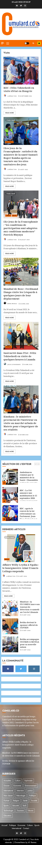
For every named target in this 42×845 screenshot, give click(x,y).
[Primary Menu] (7, 43)
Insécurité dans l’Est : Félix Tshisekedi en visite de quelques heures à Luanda (20, 356)
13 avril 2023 (28, 364)
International (8, 790)
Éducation (7, 815)
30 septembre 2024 (26, 96)
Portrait (6, 800)
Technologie (8, 810)
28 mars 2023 (24, 435)
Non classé (9, 142)
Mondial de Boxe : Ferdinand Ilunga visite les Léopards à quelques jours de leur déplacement (21, 293)
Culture (8, 215)
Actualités (7, 780)
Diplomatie (9, 82)
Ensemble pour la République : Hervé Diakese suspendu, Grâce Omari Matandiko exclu (29, 515)
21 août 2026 (22, 576)
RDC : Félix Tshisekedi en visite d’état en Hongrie (19, 89)
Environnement (30, 785)
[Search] (33, 43)
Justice (7, 559)
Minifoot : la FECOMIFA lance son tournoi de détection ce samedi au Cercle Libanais (30, 606)
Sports (14, 215)
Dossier (7, 785)
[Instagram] (25, 5)
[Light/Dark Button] (26, 43)
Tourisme (20, 810)
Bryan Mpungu (12, 304)
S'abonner (39, 43)
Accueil (4, 825)
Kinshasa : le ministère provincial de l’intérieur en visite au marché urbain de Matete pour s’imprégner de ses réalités (21, 423)
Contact (26, 828)
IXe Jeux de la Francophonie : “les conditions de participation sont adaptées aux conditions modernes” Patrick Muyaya (21, 228)
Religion (16, 800)
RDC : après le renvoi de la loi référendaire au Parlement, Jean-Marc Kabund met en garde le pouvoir (29, 499)
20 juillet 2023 (25, 240)
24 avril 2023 (24, 304)
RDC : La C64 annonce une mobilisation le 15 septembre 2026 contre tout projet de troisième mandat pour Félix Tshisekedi (29, 483)
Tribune (30, 810)
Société (8, 410)
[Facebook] (17, 5)
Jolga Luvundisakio (14, 364)
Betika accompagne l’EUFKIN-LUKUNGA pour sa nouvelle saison (29, 643)
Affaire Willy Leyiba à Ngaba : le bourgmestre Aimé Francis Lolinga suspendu (20, 568)
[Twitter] (21, 5)
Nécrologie (20, 795)
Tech (24, 805)
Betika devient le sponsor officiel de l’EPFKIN (29, 625)
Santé (25, 800)
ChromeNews (19, 842)
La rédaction (12, 96)
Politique (8, 347)
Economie (17, 785)
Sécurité (15, 805)
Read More (9, 113)
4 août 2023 (24, 169)
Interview (20, 790)
